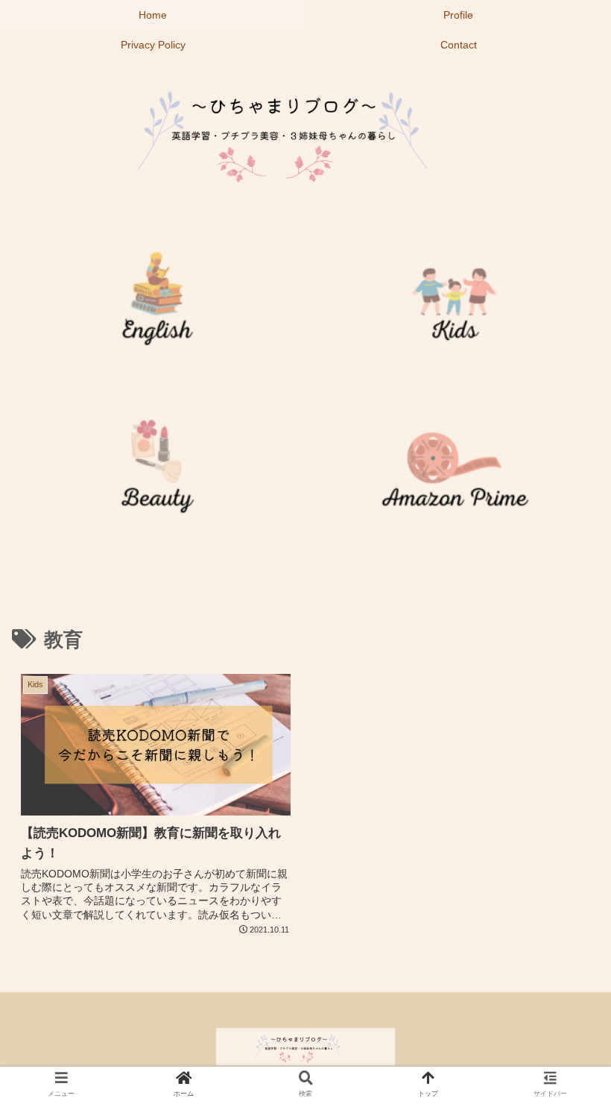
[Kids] (455, 304)
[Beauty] (156, 472)
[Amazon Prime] (455, 472)
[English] (156, 304)
